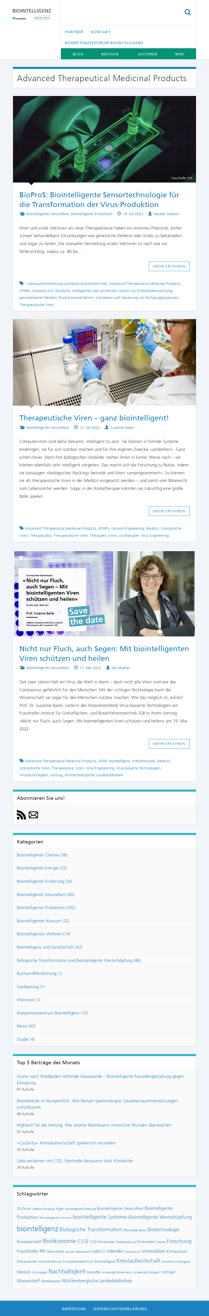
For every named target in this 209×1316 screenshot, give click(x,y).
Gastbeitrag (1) (31, 986)
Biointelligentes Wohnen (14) (43, 933)
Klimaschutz (176, 1251)
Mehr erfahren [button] (169, 266)
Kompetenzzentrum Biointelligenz (104, 43)
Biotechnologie (163, 1230)
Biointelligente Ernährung (81, 1209)
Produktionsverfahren (76, 297)
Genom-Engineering (127, 528)
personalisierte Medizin (38, 297)
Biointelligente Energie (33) (42, 868)
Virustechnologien (33, 775)
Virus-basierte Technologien (138, 768)
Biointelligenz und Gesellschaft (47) (49, 947)
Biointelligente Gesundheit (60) (45, 894)
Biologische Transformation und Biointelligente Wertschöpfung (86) (79, 960)
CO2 (83, 1241)
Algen (60, 1209)
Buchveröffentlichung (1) (39, 973)
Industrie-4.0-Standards (51, 290)
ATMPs (24, 290)
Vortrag (56, 775)
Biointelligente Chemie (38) (42, 855)
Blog (78, 54)
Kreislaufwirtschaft (138, 1260)
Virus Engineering (155, 535)
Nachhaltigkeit (67, 1271)
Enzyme (161, 1242)
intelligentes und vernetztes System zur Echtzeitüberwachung (122, 290)
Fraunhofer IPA (31, 1251)
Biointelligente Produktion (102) (46, 907)
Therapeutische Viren (36, 305)
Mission (110, 54)
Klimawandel (27, 1261)
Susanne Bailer (122, 427)
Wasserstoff (28, 1280)
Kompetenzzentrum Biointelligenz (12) (52, 1013)
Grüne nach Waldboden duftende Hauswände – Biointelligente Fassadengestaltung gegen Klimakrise (100, 1079)
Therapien (98, 535)
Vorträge (168, 1272)
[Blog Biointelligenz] (33, 14)
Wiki (180, 54)
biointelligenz (119, 761)
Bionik (142, 1230)
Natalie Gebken (166, 214)
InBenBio (115, 1251)
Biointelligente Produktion (91, 214)
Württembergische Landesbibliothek (93, 775)
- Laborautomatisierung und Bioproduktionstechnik (66, 283)
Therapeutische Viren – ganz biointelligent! (100, 326)
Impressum (74, 1309)
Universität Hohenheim (116, 1272)
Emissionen (146, 1241)
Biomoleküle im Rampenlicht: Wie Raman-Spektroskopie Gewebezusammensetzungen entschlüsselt (97, 1104)
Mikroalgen (39, 1272)
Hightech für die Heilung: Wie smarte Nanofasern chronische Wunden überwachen (94, 1125)
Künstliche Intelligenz (176, 1261)
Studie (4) (26, 1039)
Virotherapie (129, 535)
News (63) (26, 1026)
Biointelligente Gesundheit (48, 214)
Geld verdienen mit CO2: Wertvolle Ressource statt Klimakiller (75, 1160)
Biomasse (131, 1230)
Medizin (152, 528)
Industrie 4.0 (132, 1251)
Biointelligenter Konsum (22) (43, 920)
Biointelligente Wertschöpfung (160, 1217)
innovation (153, 1251)
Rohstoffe (93, 1272)
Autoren (148, 54)
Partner (74, 32)
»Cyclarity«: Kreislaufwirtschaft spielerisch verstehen (66, 1142)
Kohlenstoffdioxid (50, 1261)
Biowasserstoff (29, 1241)
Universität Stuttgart (146, 1272)
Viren (112, 535)
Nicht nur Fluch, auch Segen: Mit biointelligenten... (100, 557)
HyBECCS (99, 1251)
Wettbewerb (50, 1281)
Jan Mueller (121, 668)
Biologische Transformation (91, 1229)
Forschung (179, 1241)
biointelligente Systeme (100, 1217)
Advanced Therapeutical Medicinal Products (144, 283)
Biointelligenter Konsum (56, 1218)
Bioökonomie (59, 1241)
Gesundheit (55, 1251)
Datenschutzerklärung (120, 1309)
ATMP (102, 761)
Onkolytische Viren (34, 768)
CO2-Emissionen (102, 1242)
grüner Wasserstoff (78, 1251)
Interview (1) (28, 999)
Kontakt (101, 32)
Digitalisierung (126, 1242)
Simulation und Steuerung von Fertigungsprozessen (137, 297)
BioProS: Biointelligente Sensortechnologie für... (100, 103)
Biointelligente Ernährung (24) (44, 881)
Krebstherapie (143, 761)
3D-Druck (24, 1208)
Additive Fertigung (44, 1209)
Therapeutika (40, 535)
